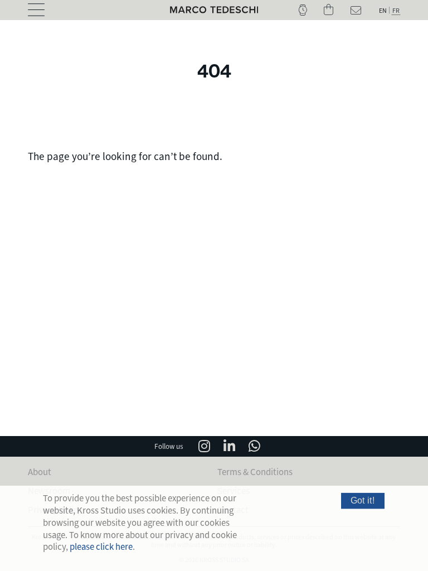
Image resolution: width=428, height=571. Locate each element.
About (39, 472)
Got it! (363, 501)
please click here (101, 547)
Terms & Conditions (255, 472)
